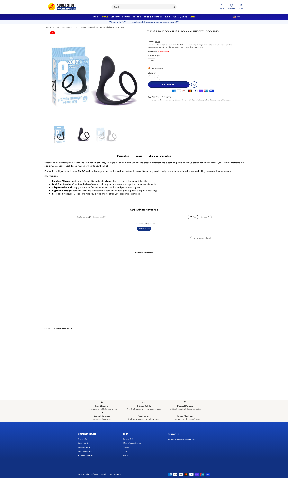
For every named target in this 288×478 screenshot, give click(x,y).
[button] (241, 6)
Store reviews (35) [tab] (99, 217)
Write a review (144, 228)
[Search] (174, 6)
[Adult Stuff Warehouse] (62, 7)
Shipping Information (160, 156)
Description (123, 156)
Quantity (152, 73)
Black (152, 60)
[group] (60, 134)
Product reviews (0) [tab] (84, 217)
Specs (139, 156)
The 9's (157, 41)
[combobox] (144, 6)
